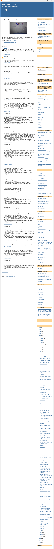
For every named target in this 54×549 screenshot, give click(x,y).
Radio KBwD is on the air (44, 362)
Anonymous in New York (44, 398)
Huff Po (39, 124)
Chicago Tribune (41, 178)
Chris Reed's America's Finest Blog (44, 230)
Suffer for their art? (43, 502)
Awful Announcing (41, 157)
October (41, 342)
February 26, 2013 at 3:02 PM (8, 99)
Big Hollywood (40, 213)
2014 (40, 329)
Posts (40, 69)
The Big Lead (40, 145)
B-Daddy (39, 49)
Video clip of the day (43, 364)
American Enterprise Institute (43, 203)
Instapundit (40, 104)
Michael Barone (41, 297)
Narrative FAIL (42, 385)
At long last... (42, 408)
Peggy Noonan (40, 287)
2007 (40, 542)
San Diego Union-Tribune (42, 188)
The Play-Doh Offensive (42, 273)
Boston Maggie (40, 254)
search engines (13, 42)
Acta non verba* (43, 356)
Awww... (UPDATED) (44, 482)
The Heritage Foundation (42, 198)
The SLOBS (40, 44)
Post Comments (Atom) (11, 276)
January (41, 536)
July (41, 347)
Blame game (42, 374)
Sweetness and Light (41, 257)
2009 (40, 538)
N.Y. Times (40, 173)
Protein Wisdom (41, 252)
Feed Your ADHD (41, 224)
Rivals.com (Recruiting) (42, 150)
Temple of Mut (40, 222)
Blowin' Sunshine (41, 322)
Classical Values (41, 246)
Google (5, 42)
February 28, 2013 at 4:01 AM (8, 125)
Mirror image (42, 487)
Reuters (39, 181)
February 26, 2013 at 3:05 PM (8, 111)
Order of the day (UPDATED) (45, 358)
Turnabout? (42, 445)
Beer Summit (42, 447)
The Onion (40, 268)
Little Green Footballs (42, 110)
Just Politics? (40, 226)
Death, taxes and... (43, 466)
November (42, 340)
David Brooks (40, 302)
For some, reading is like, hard (45, 394)
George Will (40, 289)
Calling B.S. (42, 460)
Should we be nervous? (44, 421)
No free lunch (42, 526)
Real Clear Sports (41, 135)
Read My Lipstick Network (44, 76)
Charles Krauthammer (42, 286)
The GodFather (40, 98)
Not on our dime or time (44, 519)
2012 (40, 333)
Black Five (40, 260)
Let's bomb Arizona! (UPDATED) (46, 517)
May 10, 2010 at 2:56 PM (7, 54)
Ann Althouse (40, 245)
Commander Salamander (42, 240)
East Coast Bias (41, 148)
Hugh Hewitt (40, 119)
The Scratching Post (41, 27)
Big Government (41, 216)
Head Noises (40, 28)
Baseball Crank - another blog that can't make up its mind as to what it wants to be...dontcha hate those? (44, 249)
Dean (5, 56)
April (41, 530)
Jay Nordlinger (40, 292)
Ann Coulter (40, 304)
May (41, 351)
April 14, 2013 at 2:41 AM (7, 246)
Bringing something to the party (45, 477)
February (41, 534)
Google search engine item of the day (11, 19)
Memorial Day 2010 (43, 354)
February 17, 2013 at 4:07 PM (8, 78)
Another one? (42, 400)
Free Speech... (42, 435)
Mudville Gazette (41, 237)
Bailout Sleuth (40, 232)
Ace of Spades (40, 262)
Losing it (41, 450)
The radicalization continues (45, 360)
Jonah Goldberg (41, 299)
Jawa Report (40, 259)
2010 (40, 337)
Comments (41, 71)
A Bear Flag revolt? (43, 431)
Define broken (42, 423)
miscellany (9, 42)
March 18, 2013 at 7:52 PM (8, 224)
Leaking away (42, 369)
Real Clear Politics (41, 115)
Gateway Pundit (41, 120)
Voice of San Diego (41, 175)
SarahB (5, 48)
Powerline (39, 114)
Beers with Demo (9, 5)
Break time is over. (43, 401)
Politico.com (40, 109)
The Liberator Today (41, 22)
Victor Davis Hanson (41, 291)
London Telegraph (41, 191)
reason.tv (39, 125)
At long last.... (42, 528)
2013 (40, 331)
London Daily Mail (41, 190)
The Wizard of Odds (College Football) (45, 132)
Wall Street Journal (41, 186)
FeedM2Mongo (41, 52)
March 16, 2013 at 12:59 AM (8, 142)
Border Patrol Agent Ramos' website (44, 279)
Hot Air (39, 102)
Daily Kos (39, 122)
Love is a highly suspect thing (45, 433)
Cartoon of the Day (43, 387)
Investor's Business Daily (42, 185)
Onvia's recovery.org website (43, 83)
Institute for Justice (41, 199)
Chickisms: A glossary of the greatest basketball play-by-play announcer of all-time (44, 164)
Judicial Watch (40, 204)
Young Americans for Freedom (43, 201)
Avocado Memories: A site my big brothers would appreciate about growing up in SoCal (44, 315)
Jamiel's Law (40, 281)
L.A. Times (40, 171)
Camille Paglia (40, 294)
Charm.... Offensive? (43, 440)
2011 (40, 335)
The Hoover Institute (41, 208)
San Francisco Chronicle (42, 180)
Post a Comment (5, 272)
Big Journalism (40, 214)
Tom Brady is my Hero (42, 30)
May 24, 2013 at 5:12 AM (7, 258)
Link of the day (42, 504)
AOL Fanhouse (40, 146)
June (41, 349)
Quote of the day (43, 392)
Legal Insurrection (41, 235)
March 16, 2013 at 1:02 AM (8, 164)
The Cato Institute (41, 206)
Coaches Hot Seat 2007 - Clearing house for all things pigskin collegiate (44, 160)
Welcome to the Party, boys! (45, 491)
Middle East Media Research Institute (45, 193)
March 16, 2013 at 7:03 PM (8, 184)
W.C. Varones (40, 221)
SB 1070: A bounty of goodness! (46, 396)
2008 (40, 540)
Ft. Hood (41, 489)
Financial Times (41, 183)
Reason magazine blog (42, 96)
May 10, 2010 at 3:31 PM (7, 62)
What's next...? (42, 521)
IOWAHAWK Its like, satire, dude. (44, 107)
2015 (40, 327)
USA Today (40, 176)
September (42, 344)
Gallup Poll (40, 127)
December (42, 338)
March (41, 532)
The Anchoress (40, 255)
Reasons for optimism (44, 464)
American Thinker (41, 117)
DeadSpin (39, 137)
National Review (41, 112)
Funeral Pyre (42, 406)
